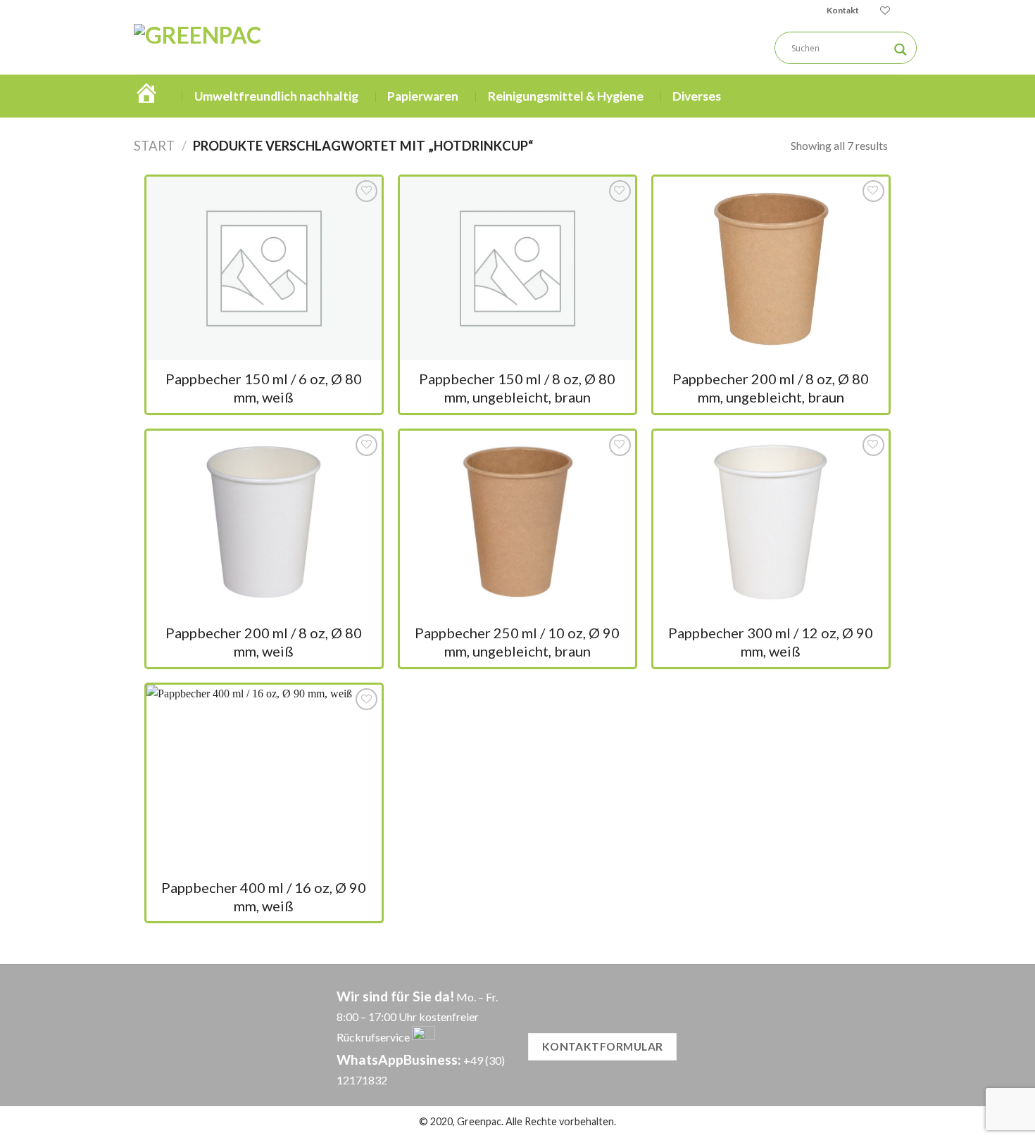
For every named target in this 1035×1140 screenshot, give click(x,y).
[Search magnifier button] (900, 49)
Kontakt (843, 10)
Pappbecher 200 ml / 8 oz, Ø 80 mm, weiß (263, 641)
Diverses (696, 96)
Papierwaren (422, 96)
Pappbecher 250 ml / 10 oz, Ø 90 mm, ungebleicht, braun (517, 641)
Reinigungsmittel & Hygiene (566, 96)
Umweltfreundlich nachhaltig (276, 96)
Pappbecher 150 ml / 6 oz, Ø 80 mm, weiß (263, 387)
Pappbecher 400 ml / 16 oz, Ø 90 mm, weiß (263, 896)
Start (154, 145)
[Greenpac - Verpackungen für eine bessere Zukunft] (256, 48)
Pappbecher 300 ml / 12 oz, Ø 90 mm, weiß (770, 641)
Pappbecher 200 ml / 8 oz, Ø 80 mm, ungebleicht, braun (770, 387)
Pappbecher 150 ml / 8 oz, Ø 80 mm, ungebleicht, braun (517, 387)
